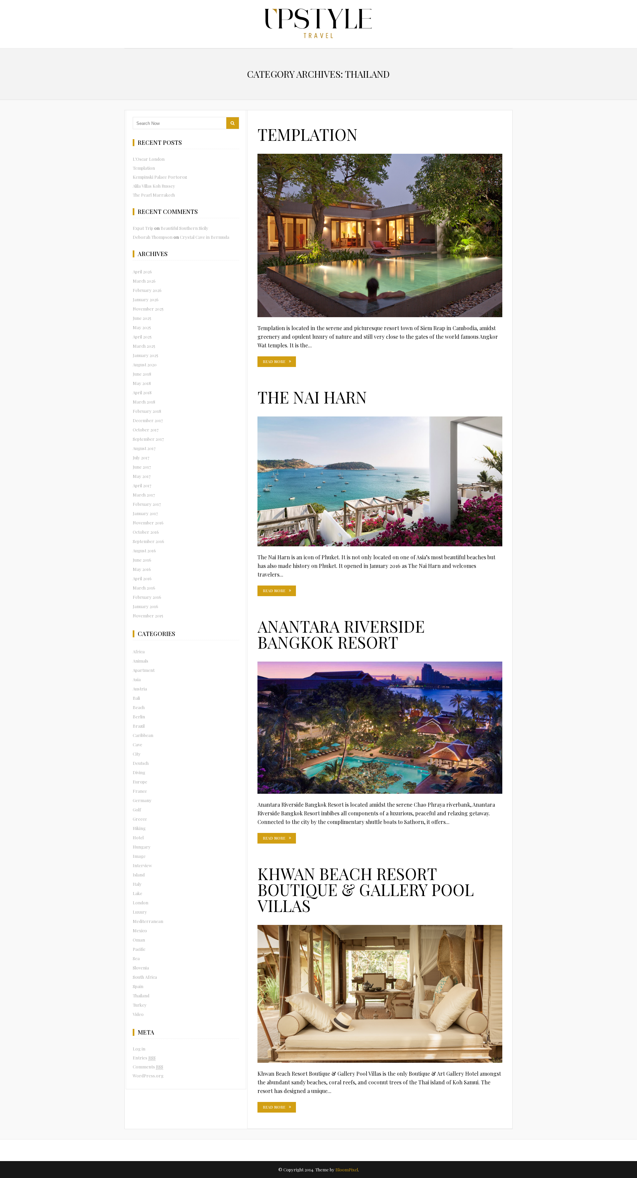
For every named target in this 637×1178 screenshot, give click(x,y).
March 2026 (144, 281)
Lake (137, 893)
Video (138, 1014)
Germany (142, 800)
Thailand (141, 995)
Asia (137, 679)
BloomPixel (346, 1169)
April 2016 (142, 578)
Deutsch (141, 763)
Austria (140, 688)
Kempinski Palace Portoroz (160, 177)
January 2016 (145, 606)
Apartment (144, 670)
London (140, 902)
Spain (138, 986)
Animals (140, 661)
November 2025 (148, 309)
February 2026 (147, 290)
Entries (144, 1057)
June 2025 (142, 318)
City (137, 754)
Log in (139, 1048)
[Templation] (379, 235)
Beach (139, 707)
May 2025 (142, 327)
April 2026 (142, 271)
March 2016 (144, 587)
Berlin (139, 716)
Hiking (139, 828)
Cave (137, 744)
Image (139, 856)
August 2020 (145, 364)
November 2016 (148, 522)
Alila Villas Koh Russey (154, 186)
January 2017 (145, 513)
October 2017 (146, 429)
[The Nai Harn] (379, 481)
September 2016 (148, 541)
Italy (137, 884)
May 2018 (142, 383)
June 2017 (142, 467)
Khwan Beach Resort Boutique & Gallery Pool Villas (365, 889)
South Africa (145, 977)
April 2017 (142, 485)
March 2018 (144, 402)
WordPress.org (148, 1075)
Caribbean (143, 735)
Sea (136, 958)
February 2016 (147, 597)
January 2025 (145, 355)
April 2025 (142, 336)
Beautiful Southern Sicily (184, 228)
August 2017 (144, 448)
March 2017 (144, 495)
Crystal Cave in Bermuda (204, 237)
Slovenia (141, 967)
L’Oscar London (149, 159)
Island (139, 874)
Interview (142, 865)
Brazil (139, 726)
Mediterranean (148, 921)
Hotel (138, 837)
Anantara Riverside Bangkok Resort (341, 634)
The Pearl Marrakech (154, 195)
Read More (274, 361)
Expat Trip (143, 228)
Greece (140, 819)
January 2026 (146, 299)
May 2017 (142, 476)
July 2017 (141, 457)
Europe (140, 781)
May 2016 (142, 569)
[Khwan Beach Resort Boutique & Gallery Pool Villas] (379, 994)
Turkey (140, 1005)
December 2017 (148, 420)
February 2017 (147, 504)
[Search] (232, 123)
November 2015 (148, 615)
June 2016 (142, 560)
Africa (139, 651)
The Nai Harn (312, 397)
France (140, 791)
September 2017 (148, 439)
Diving (139, 772)
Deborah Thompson (153, 237)
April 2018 (142, 392)
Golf (137, 809)
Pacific (139, 949)
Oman (139, 940)
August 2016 (144, 550)
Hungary (142, 847)
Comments (148, 1066)
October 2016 (146, 532)
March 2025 (144, 346)
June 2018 (142, 374)
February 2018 (147, 411)
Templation (307, 134)
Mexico (140, 930)
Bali (136, 698)
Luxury (140, 912)
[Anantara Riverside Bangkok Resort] (379, 728)
